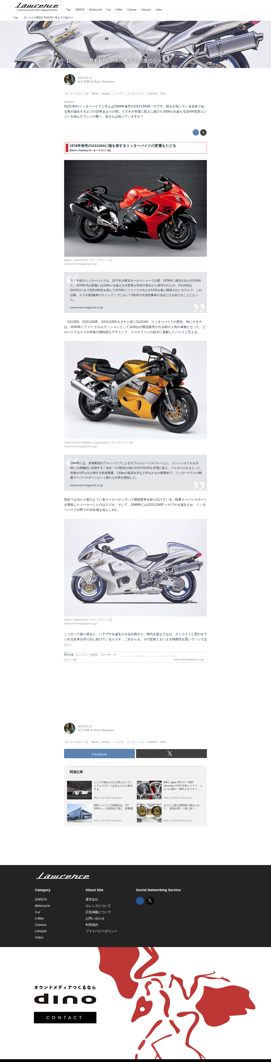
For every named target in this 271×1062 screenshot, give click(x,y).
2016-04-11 (85, 77)
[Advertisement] (94, 690)
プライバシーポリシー (101, 931)
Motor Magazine (104, 81)
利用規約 (92, 924)
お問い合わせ (95, 918)
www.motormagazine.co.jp (80, 263)
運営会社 (92, 899)
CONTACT (65, 1017)
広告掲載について (98, 912)
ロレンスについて (98, 905)
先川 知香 (83, 81)
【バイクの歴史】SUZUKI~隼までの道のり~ (112, 60)
